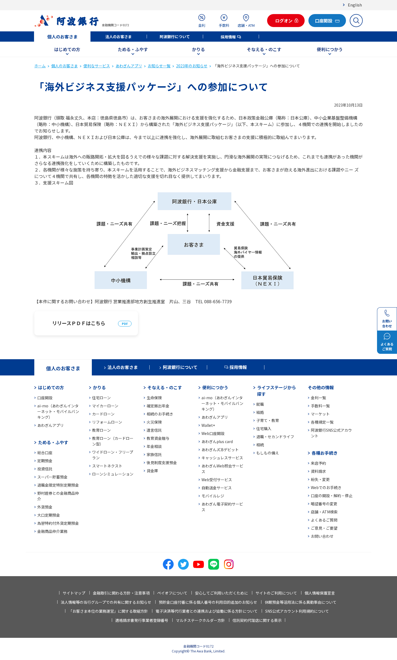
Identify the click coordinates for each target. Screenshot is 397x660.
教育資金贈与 (158, 438)
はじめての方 (67, 49)
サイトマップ (74, 593)
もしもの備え (267, 453)
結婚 (260, 412)
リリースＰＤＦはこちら (78, 322)
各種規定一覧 (322, 422)
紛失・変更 (320, 479)
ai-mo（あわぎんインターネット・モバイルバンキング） (58, 411)
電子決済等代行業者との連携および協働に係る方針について (207, 611)
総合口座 (44, 452)
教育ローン (101, 430)
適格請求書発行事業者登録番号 (141, 620)
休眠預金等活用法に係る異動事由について (301, 602)
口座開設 (44, 397)
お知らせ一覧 (159, 65)
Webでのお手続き (326, 487)
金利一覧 (318, 397)
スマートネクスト (107, 465)
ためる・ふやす (133, 49)
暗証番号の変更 (324, 503)
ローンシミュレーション (112, 474)
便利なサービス (96, 65)
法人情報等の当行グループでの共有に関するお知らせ (106, 602)
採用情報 (228, 36)
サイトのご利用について (276, 593)
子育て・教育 (267, 420)
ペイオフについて (172, 593)
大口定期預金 (48, 515)
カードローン (103, 414)
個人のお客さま (62, 36)
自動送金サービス (216, 487)
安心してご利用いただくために (221, 593)
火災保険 (154, 422)
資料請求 (318, 471)
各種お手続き (325, 453)
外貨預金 (44, 507)
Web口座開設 (212, 433)
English (355, 5)
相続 (260, 444)
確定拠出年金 (158, 405)
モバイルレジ (212, 496)
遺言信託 (154, 430)
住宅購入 (263, 428)
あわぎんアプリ (129, 65)
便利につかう (330, 49)
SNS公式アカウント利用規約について (297, 611)
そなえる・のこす (264, 49)
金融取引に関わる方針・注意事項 (121, 593)
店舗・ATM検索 (324, 511)
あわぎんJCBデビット (220, 449)
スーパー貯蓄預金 (52, 477)
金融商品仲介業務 (52, 531)
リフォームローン (107, 422)
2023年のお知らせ (191, 65)
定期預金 (44, 460)
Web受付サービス (216, 479)
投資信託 (44, 468)
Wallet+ (208, 425)
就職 (260, 404)
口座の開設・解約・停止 (331, 495)
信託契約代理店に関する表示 (257, 620)
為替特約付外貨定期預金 (58, 523)
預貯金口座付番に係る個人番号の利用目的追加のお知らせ (208, 602)
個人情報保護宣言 (320, 593)
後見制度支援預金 (162, 462)
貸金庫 (152, 470)
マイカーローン (105, 405)
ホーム (40, 65)
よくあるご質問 (324, 520)
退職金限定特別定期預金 (58, 485)
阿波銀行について (175, 36)
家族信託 (154, 454)
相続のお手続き (160, 414)
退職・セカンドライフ (275, 436)
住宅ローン (101, 397)
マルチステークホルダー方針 (200, 620)
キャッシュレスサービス (222, 457)
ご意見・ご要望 (324, 528)
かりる (198, 49)
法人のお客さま (118, 36)
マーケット (320, 414)
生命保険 (154, 397)
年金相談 (154, 446)
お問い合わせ (322, 536)
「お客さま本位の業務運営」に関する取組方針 (108, 611)
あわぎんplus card (217, 441)
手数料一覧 (320, 405)
